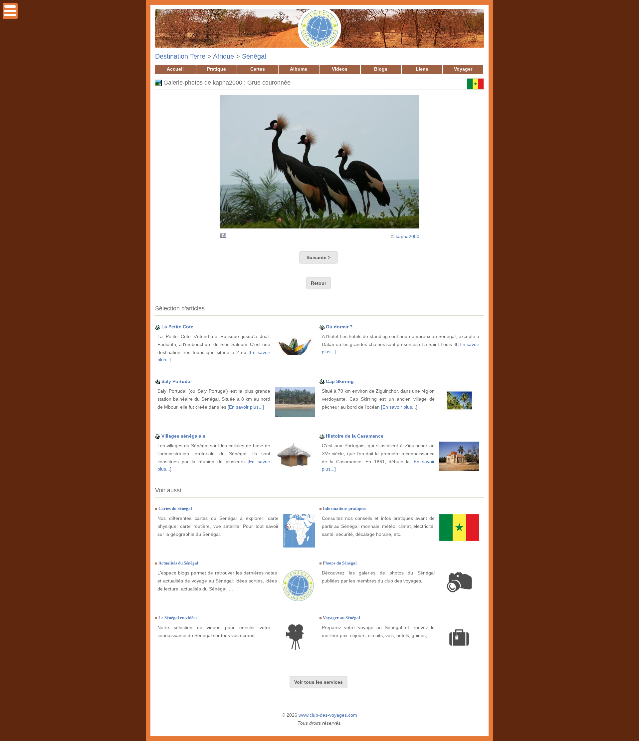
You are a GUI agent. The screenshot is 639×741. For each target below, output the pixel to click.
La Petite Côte (177, 326)
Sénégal (254, 56)
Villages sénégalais (183, 436)
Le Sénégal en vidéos (177, 617)
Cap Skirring (340, 381)
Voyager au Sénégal (341, 617)
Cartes (257, 69)
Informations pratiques (344, 508)
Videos (339, 69)
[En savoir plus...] (246, 407)
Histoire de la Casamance (354, 436)
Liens (422, 69)
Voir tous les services (318, 682)
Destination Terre (180, 56)
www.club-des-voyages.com (328, 715)
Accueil (175, 69)
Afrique (223, 56)
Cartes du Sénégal (175, 508)
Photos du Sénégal (340, 562)
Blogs (380, 69)
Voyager (463, 69)
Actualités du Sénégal (178, 562)
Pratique (216, 69)
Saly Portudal (176, 381)
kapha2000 (407, 236)
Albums (298, 69)
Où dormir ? (339, 326)
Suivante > (318, 257)
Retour (318, 283)
